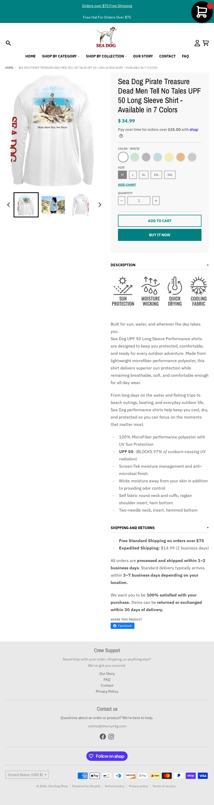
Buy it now (159, 235)
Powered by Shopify (86, 786)
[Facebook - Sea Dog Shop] (103, 736)
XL (143, 175)
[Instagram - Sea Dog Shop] (111, 736)
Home (9, 68)
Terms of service (164, 786)
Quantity (125, 193)
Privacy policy (138, 786)
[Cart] (206, 43)
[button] (26, 204)
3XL (170, 175)
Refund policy (114, 786)
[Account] (197, 43)
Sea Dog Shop (58, 786)
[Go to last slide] (9, 205)
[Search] (8, 43)
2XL (156, 175)
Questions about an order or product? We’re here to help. (107, 717)
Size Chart (127, 185)
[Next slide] (99, 205)
